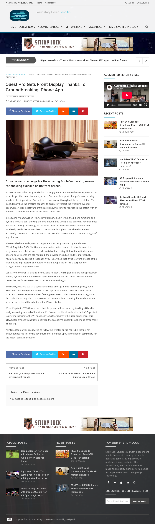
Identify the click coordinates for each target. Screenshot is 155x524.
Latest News (27, 27)
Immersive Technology (123, 27)
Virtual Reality (76, 27)
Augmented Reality (50, 27)
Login (130, 2)
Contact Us (50, 2)
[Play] (108, 104)
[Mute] (140, 104)
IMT (48, 101)
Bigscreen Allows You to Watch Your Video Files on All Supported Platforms (83, 60)
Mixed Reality (97, 27)
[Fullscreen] (145, 104)
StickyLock (70, 519)
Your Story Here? (54, 12)
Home (39, 2)
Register (144, 2)
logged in (28, 398)
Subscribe (139, 501)
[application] (126, 95)
